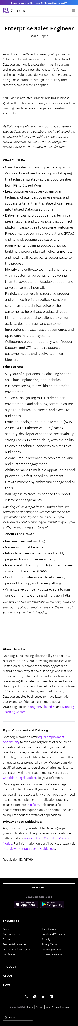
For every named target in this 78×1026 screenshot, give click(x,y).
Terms (30, 1006)
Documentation (11, 933)
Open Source (49, 928)
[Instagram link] (34, 996)
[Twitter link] (26, 996)
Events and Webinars (53, 933)
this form (33, 804)
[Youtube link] (43, 996)
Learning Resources (52, 954)
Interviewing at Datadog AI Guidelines (29, 848)
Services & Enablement (15, 944)
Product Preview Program (17, 949)
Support (7, 938)
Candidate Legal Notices (20, 777)
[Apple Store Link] (27, 905)
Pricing (6, 928)
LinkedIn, (49, 706)
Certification (9, 954)
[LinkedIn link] (51, 996)
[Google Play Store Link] (52, 905)
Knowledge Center (52, 949)
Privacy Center (50, 944)
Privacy (40, 1006)
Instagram (34, 706)
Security (46, 938)
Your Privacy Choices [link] (57, 1006)
